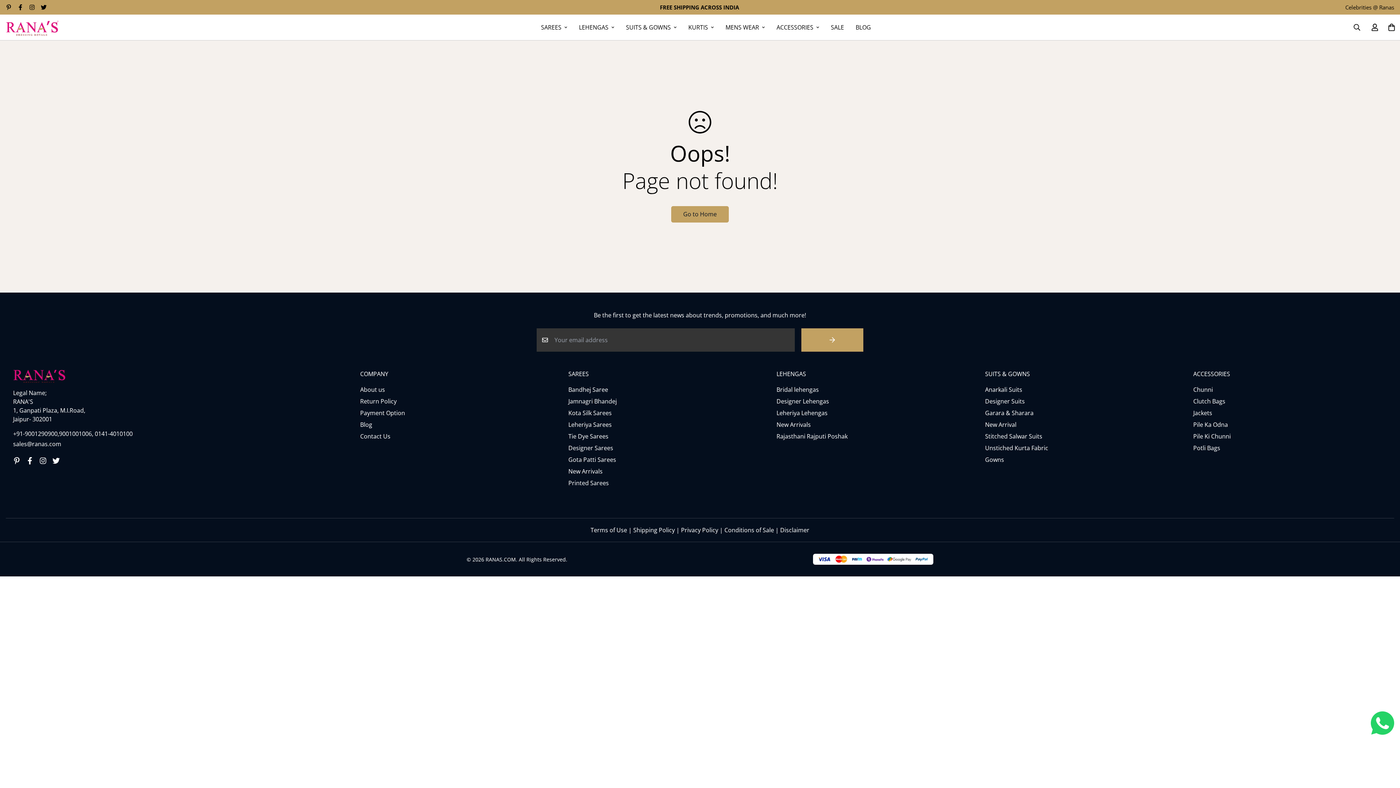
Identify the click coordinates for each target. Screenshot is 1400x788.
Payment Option (382, 413)
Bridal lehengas (798, 390)
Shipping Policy (654, 530)
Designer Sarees (590, 448)
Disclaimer (794, 530)
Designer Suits (1005, 401)
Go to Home (700, 214)
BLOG (863, 27)
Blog (366, 425)
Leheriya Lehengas (802, 413)
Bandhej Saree (588, 390)
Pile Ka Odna (1210, 425)
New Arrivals (585, 471)
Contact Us (375, 436)
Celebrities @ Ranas (1369, 7)
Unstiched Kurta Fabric (1016, 448)
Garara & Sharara (1009, 413)
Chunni (1203, 390)
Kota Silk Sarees (590, 413)
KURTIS (698, 27)
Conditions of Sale (749, 530)
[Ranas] (32, 27)
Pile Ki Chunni (1212, 436)
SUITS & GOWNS (648, 27)
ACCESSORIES (795, 27)
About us (372, 390)
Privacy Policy (699, 530)
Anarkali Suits (1003, 390)
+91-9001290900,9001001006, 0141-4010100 (73, 434)
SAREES (551, 27)
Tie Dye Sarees (588, 436)
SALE (837, 27)
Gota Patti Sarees (592, 460)
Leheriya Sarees (590, 425)
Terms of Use (609, 530)
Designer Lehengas (803, 401)
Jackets (1202, 413)
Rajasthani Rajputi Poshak (812, 436)
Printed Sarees (588, 483)
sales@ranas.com (37, 444)
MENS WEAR (742, 27)
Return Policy (378, 401)
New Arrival (1000, 425)
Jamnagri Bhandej (592, 401)
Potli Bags (1206, 448)
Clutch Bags (1209, 401)
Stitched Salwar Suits (1013, 436)
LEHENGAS (593, 27)
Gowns (994, 460)
